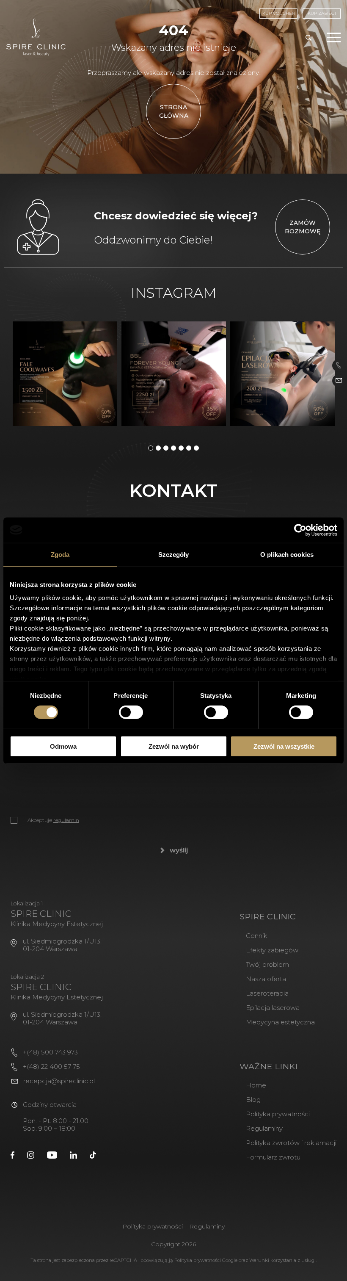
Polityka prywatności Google (205, 1260)
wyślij (179, 850)
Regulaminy (264, 1128)
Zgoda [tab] (60, 554)
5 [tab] (181, 448)
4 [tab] (173, 448)
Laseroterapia (267, 993)
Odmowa (63, 746)
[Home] (36, 37)
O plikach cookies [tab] (287, 554)
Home (256, 1085)
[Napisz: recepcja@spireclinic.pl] (338, 380)
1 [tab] (150, 448)
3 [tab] (165, 448)
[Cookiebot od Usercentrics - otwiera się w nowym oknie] (300, 529)
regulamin (66, 820)
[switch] (131, 712)
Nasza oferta (266, 979)
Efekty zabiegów (272, 950)
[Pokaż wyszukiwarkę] (308, 38)
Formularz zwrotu (273, 1157)
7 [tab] (196, 448)
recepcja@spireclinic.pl (59, 1081)
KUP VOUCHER (278, 13)
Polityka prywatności (278, 1114)
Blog (253, 1100)
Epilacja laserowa (273, 1008)
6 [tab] (188, 448)
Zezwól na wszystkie (283, 746)
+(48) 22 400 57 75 (51, 1066)
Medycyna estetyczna (280, 1022)
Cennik (256, 936)
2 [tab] (158, 448)
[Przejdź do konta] (12, 1154)
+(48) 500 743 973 (50, 1052)
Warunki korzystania (272, 1260)
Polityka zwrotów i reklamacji (291, 1143)
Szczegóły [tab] (173, 554)
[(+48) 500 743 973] (338, 365)
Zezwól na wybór (174, 746)
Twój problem (267, 964)
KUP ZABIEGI (322, 13)
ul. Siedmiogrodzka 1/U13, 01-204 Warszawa (62, 945)
